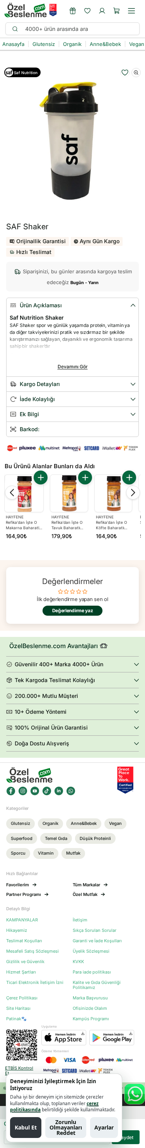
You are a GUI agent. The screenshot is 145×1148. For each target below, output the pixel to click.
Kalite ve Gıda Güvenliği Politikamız (97, 985)
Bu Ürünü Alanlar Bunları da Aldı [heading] (50, 466)
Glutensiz (20, 823)
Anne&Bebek (84, 823)
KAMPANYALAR (22, 920)
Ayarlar (104, 1127)
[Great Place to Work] (53, 10)
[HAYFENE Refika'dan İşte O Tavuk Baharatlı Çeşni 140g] (68, 493)
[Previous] (12, 492)
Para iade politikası (92, 972)
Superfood (21, 838)
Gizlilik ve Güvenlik (25, 961)
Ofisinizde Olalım (90, 1008)
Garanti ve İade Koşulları (97, 940)
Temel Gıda (56, 838)
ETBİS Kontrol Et (19, 1071)
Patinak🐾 (16, 1018)
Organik (50, 823)
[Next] (133, 492)
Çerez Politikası (22, 998)
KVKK (78, 961)
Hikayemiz (16, 930)
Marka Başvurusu (90, 998)
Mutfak (73, 853)
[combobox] (79, 29)
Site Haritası (18, 1008)
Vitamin (46, 853)
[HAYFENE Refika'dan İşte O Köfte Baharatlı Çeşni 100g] (113, 493)
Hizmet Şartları (21, 972)
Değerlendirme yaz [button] (72, 610)
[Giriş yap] (102, 10)
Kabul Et (26, 1127)
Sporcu (18, 853)
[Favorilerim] (87, 10)
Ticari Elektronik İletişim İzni (34, 982)
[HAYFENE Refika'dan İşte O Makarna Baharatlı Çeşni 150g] (24, 494)
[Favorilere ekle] (125, 72)
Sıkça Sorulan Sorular (94, 930)
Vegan (115, 823)
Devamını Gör (73, 366)
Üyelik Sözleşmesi (91, 951)
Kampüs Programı (91, 1018)
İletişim (80, 920)
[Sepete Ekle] (41, 477)
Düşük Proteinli (95, 838)
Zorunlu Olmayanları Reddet (65, 1127)
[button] (116, 10)
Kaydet (125, 1137)
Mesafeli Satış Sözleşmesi (32, 951)
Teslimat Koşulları (24, 940)
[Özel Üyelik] (72, 10)
